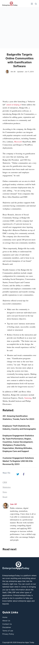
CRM (5, 482)
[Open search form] (36, 4)
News (5, 492)
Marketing (7, 487)
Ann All (13, 71)
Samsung (28, 398)
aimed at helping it (13, 104)
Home (4, 617)
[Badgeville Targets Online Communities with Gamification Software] (17, 474)
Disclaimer (6, 627)
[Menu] (32, 4)
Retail (5, 496)
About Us (6, 621)
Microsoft (18, 141)
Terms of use (7, 631)
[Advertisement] (19, 28)
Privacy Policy (8, 634)
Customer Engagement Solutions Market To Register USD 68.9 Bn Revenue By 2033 (18, 461)
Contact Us (7, 624)
